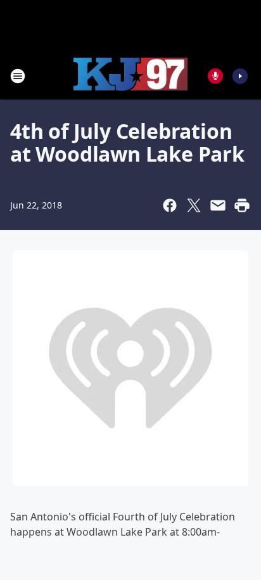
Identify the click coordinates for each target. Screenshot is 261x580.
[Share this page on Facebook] (170, 205)
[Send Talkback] (215, 76)
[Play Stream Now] (240, 76)
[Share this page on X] (194, 205)
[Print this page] (242, 205)
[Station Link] (130, 76)
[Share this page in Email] (218, 205)
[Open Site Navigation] (17, 76)
